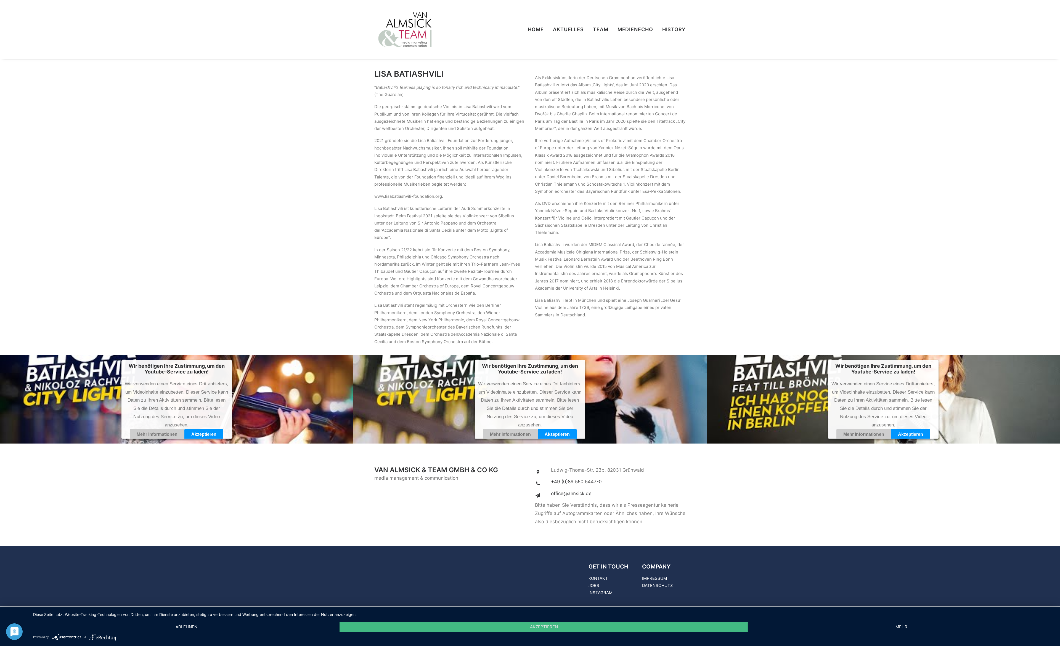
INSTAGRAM (601, 592)
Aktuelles (568, 29)
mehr (901, 626)
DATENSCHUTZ (657, 585)
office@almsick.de (571, 493)
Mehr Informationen (157, 434)
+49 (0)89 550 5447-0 (576, 481)
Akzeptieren (203, 434)
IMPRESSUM (654, 578)
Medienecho (635, 29)
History (674, 29)
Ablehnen (186, 626)
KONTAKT (598, 578)
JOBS (594, 585)
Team (600, 29)
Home (536, 29)
